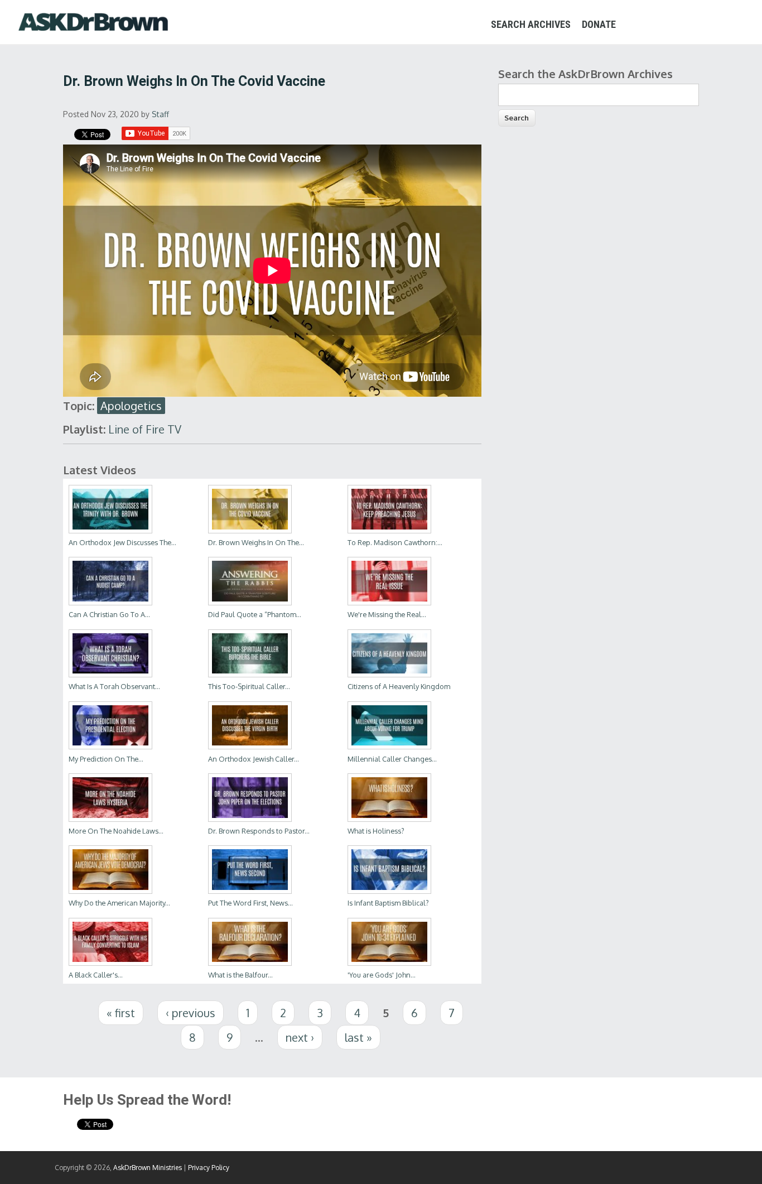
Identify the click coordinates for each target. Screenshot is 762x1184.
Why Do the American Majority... (119, 902)
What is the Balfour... (240, 974)
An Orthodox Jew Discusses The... (122, 542)
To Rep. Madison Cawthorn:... (395, 542)
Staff (160, 114)
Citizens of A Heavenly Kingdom (399, 686)
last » (358, 1037)
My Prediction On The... (106, 758)
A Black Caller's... (96, 974)
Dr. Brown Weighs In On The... (256, 542)
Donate (599, 24)
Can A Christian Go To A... (109, 614)
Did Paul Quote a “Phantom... (254, 614)
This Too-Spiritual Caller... (249, 686)
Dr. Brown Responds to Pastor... (259, 830)
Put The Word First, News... (250, 902)
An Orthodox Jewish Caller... (253, 758)
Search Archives (531, 24)
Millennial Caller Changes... (392, 758)
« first (121, 1012)
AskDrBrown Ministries (147, 1167)
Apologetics (131, 405)
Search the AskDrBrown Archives (585, 73)
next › (300, 1037)
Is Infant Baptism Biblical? (388, 902)
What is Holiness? (376, 830)
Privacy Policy (208, 1167)
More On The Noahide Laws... (116, 830)
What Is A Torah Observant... (114, 686)
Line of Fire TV (144, 429)
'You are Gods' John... (382, 974)
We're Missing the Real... (387, 614)
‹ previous (190, 1012)
